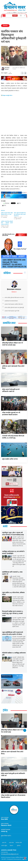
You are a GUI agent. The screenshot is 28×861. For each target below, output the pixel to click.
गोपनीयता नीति (19, 842)
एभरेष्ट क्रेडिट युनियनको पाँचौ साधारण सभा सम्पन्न (14, 297)
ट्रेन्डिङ (5, 710)
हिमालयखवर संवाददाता (7, 68)
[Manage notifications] (25, 858)
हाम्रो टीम (4, 842)
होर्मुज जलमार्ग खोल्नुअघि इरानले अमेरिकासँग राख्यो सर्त (10, 390)
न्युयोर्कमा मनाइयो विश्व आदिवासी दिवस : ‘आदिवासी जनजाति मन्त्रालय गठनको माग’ (7, 222)
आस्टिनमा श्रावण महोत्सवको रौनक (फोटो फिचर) (13, 367)
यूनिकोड (18, 845)
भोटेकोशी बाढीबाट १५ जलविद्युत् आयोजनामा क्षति (14, 654)
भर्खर (5, 526)
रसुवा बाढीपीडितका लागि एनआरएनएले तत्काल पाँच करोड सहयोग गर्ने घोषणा (12, 633)
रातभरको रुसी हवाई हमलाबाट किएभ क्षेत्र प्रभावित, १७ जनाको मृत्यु (13, 437)
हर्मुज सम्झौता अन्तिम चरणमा (10, 459)
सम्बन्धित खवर (9, 323)
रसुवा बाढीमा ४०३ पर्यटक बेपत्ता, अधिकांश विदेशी (13, 593)
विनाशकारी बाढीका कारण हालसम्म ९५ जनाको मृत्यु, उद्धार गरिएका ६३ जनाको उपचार (12, 613)
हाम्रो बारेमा (11, 842)
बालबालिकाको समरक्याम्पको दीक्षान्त (11, 301)
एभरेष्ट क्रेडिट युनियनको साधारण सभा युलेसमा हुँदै (14, 307)
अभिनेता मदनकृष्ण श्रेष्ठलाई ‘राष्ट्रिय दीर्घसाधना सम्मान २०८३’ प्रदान (7, 213)
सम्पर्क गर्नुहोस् (4, 845)
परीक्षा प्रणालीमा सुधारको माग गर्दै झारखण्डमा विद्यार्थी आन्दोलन (11, 413)
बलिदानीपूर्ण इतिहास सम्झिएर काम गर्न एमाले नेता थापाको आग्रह (12, 344)
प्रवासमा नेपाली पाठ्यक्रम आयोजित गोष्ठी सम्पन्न (14, 304)
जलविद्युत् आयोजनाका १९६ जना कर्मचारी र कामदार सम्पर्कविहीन (13, 552)
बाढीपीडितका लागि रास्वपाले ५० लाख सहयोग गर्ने (12, 573)
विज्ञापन (11, 845)
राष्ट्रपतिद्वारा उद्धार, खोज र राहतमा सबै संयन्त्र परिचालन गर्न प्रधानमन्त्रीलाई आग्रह (13, 533)
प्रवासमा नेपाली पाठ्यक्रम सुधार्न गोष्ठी (12, 311)
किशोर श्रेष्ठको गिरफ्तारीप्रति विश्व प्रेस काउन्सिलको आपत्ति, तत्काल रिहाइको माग (20, 214)
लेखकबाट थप (14, 292)
